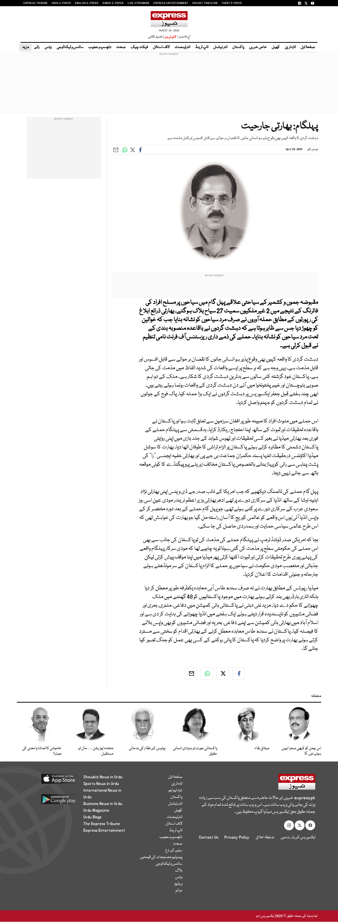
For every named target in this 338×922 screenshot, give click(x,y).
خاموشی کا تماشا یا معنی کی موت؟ (41, 751)
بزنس (48, 47)
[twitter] (223, 673)
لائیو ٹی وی (170, 37)
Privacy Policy (236, 837)
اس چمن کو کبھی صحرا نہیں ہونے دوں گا (301, 751)
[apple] (49, 780)
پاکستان (238, 47)
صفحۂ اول (308, 47)
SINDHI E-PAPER (113, 3)
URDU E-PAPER (61, 3)
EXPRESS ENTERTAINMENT (170, 3)
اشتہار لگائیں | (156, 37)
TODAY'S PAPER (231, 3)
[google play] (49, 801)
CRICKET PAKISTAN (204, 3)
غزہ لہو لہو (175, 790)
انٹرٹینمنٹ (182, 47)
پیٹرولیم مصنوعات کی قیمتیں (161, 857)
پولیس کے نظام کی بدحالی (147, 748)
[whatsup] (207, 673)
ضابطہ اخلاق (265, 837)
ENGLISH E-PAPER (86, 3)
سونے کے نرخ (173, 850)
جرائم (178, 891)
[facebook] (238, 673)
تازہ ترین (290, 47)
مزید (25, 47)
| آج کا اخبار (183, 37)
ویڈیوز (178, 884)
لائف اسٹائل (161, 47)
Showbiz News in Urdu (102, 777)
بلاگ (178, 871)
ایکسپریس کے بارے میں (298, 837)
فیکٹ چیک (139, 47)
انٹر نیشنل (220, 47)
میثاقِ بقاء (262, 748)
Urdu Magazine (96, 810)
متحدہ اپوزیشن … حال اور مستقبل (95, 751)
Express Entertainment (104, 830)
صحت (121, 47)
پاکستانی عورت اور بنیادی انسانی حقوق (195, 751)
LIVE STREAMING (138, 3)
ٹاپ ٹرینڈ (201, 47)
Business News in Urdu (102, 804)
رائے (37, 47)
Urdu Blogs (92, 817)
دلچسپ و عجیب (99, 47)
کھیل (276, 47)
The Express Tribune (101, 824)
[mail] (191, 673)
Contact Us (208, 837)
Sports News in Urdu (101, 784)
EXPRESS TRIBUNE (36, 3)
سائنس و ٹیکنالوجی (70, 47)
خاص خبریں (258, 47)
